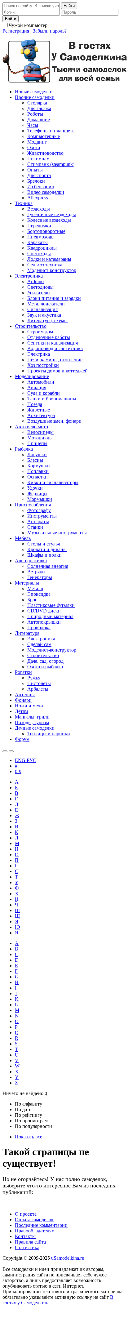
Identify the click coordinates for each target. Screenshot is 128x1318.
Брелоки (36, 181)
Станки (35, 527)
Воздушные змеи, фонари (54, 421)
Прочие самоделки (35, 97)
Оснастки (37, 476)
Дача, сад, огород (45, 661)
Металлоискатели (46, 303)
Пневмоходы (41, 236)
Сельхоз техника (44, 264)
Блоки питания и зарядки (54, 298)
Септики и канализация (52, 342)
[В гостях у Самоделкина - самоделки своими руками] (65, 81)
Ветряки (36, 571)
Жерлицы (37, 493)
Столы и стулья (43, 543)
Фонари (23, 700)
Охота (33, 147)
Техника (24, 203)
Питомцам (38, 158)
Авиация (36, 387)
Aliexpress (37, 197)
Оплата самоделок (34, 1219)
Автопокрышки (44, 622)
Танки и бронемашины (51, 398)
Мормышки (39, 499)
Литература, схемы (47, 320)
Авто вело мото (31, 426)
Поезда (34, 404)
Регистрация (15, 30)
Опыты (35, 169)
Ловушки (37, 454)
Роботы (35, 114)
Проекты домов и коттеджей (57, 370)
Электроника (29, 275)
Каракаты (37, 242)
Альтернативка (31, 560)
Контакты (25, 1236)
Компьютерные (43, 136)
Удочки (35, 488)
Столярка (37, 102)
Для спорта (39, 175)
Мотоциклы (40, 437)
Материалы (27, 583)
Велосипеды (40, 432)
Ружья (33, 677)
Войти (10, 18)
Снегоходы (39, 253)
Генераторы (39, 577)
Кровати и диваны (47, 549)
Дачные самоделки (35, 728)
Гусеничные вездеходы (51, 214)
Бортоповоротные (46, 231)
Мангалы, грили (32, 716)
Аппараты (38, 521)
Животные (38, 409)
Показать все (28, 1136)
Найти (69, 5)
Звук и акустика (44, 315)
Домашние (38, 119)
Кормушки (38, 465)
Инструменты (42, 516)
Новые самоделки (34, 91)
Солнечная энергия (47, 566)
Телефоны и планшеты (51, 130)
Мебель (23, 538)
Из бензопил (40, 186)
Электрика (38, 354)
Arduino (35, 281)
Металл (35, 588)
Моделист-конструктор (51, 270)
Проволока (39, 627)
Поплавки (38, 471)
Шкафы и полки (44, 555)
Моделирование (32, 376)
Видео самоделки (45, 192)
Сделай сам (39, 644)
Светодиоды (40, 287)
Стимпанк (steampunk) (50, 164)
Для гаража (39, 108)
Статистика (27, 1247)
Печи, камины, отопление (54, 359)
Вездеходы (38, 209)
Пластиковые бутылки (51, 605)
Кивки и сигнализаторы (52, 482)
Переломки (39, 225)
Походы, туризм (32, 722)
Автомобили (40, 382)
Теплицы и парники (48, 733)
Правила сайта (30, 1242)
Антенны (25, 694)
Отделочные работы (48, 337)
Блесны (35, 460)
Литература (27, 633)
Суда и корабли (43, 393)
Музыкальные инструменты (57, 532)
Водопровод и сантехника (55, 348)
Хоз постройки (43, 365)
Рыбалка (24, 449)
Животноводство (45, 153)
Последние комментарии (41, 1225)
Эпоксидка (39, 594)
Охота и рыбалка (45, 666)
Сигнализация (42, 309)
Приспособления (33, 504)
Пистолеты (39, 683)
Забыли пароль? (50, 30)
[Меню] (11, 751)
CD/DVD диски (44, 610)
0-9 (18, 771)
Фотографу (39, 510)
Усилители (38, 292)
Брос (32, 599)
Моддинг (37, 142)
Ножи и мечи (29, 705)
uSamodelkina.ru (67, 1258)
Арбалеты (37, 689)
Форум (22, 739)
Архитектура (41, 415)
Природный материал (50, 616)
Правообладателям (35, 1230)
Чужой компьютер (28, 25)
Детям (21, 711)
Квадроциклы (42, 248)
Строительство (30, 326)
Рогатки (23, 672)
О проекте (26, 1214)
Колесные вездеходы (49, 220)
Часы (32, 125)
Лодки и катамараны (49, 259)
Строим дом (40, 331)
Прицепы (37, 443)
